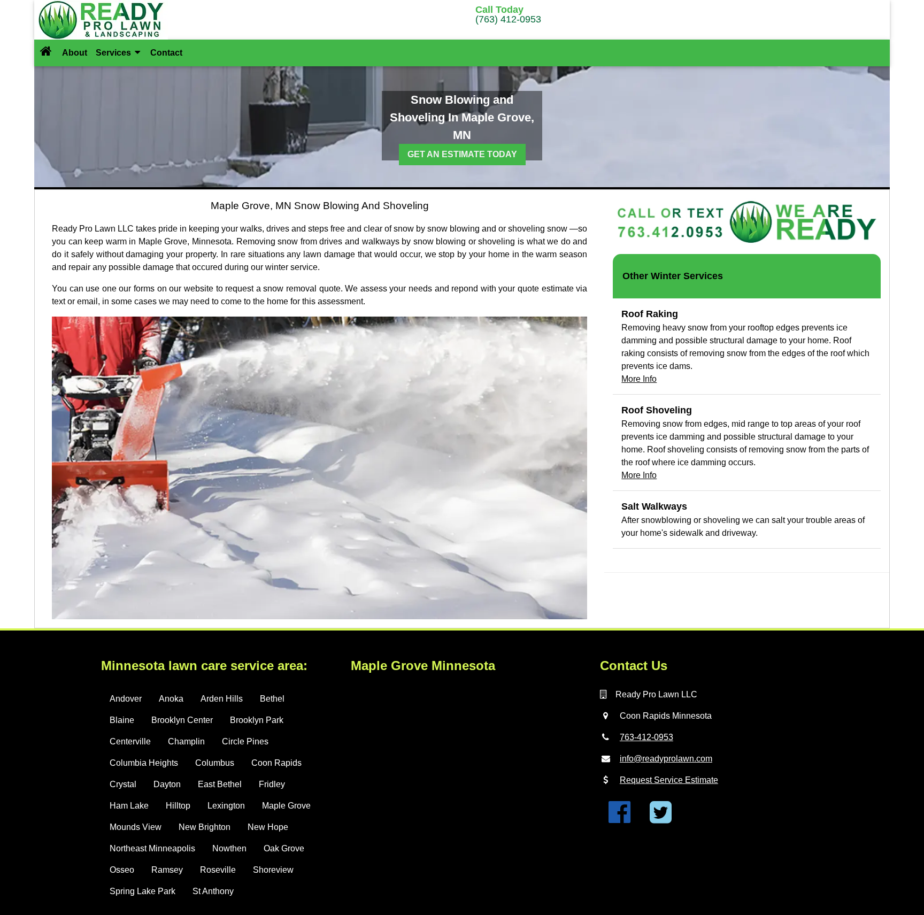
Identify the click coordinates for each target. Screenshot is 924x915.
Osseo (122, 869)
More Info (639, 378)
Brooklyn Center (182, 720)
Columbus (214, 762)
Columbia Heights (144, 762)
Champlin (186, 741)
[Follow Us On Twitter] (660, 818)
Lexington (226, 805)
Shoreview (273, 869)
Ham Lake (129, 805)
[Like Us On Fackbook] (619, 818)
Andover (126, 698)
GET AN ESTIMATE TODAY (462, 154)
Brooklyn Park (256, 720)
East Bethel (220, 784)
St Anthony (213, 891)
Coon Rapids (276, 762)
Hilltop (178, 805)
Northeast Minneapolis (152, 848)
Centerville (130, 741)
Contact (166, 52)
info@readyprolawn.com (666, 758)
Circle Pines (245, 741)
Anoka (171, 698)
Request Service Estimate (669, 780)
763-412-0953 (646, 737)
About (74, 52)
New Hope (268, 827)
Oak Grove (284, 848)
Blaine (122, 720)
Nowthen (229, 848)
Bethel (272, 698)
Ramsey (167, 869)
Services (114, 52)
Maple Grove (286, 805)
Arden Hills (222, 698)
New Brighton (204, 827)
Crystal (123, 784)
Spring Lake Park (142, 891)
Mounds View (135, 827)
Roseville (218, 869)
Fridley (272, 784)
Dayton (167, 784)
